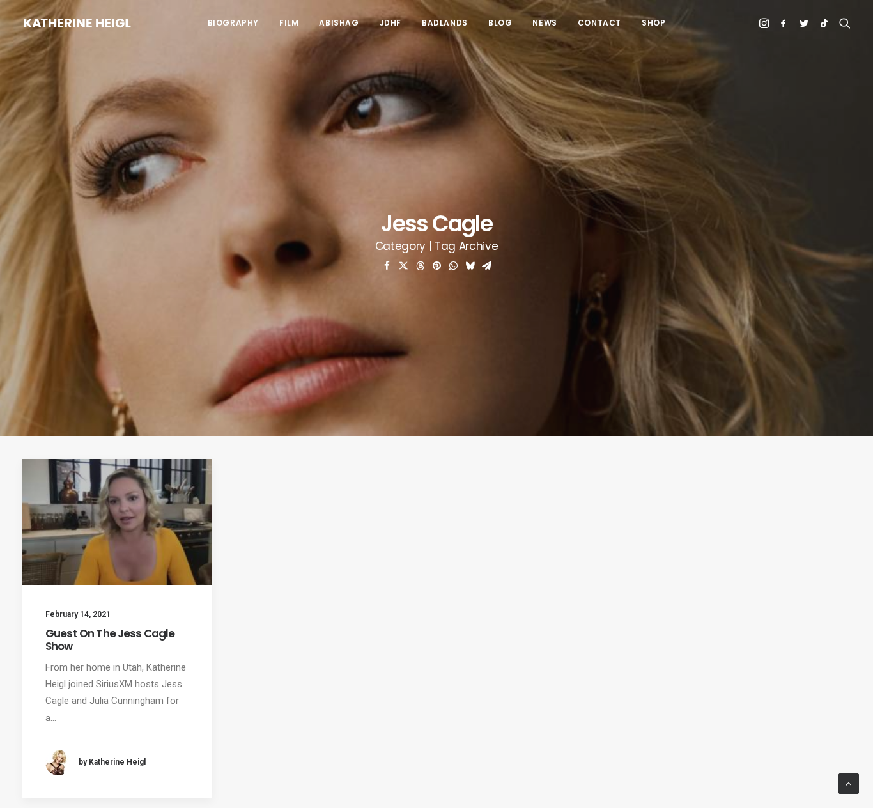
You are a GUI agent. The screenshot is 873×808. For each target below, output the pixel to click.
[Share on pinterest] (436, 266)
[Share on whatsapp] (453, 266)
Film (288, 22)
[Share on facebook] (386, 266)
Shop (653, 22)
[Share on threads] (420, 266)
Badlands (445, 22)
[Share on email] (486, 266)
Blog (500, 22)
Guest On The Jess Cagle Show (109, 640)
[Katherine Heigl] (77, 23)
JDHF (390, 22)
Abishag (339, 22)
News (544, 22)
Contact (599, 22)
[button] (765, 23)
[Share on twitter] (403, 266)
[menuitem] (233, 23)
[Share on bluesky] (469, 266)
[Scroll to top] (848, 783)
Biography (233, 22)
